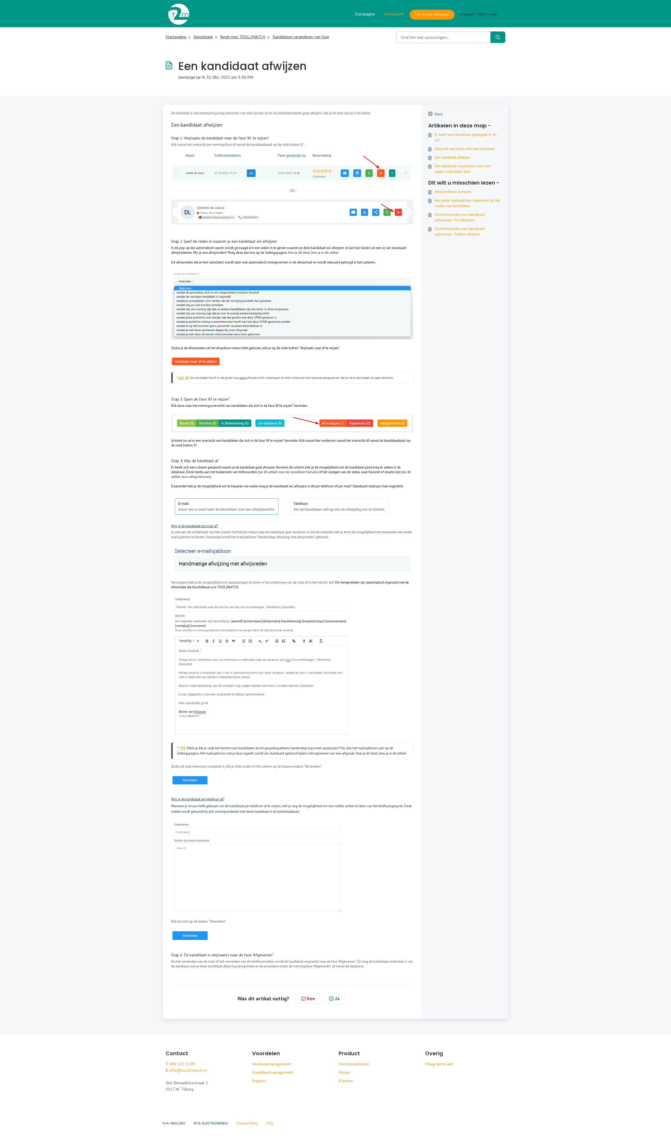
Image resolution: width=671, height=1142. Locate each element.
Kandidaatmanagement (272, 1072)
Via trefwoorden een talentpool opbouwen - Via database (460, 217)
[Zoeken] (497, 37)
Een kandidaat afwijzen (452, 157)
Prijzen (344, 1072)
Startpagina (365, 14)
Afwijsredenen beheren (453, 191)
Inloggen (466, 14)
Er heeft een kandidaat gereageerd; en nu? (465, 137)
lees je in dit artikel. (393, 753)
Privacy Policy (247, 1123)
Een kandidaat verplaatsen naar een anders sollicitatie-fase (463, 169)
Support (259, 1080)
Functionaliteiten (354, 1063)
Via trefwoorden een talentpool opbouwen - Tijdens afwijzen (460, 231)
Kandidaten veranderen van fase (301, 36)
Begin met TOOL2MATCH (242, 36)
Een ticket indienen (432, 14)
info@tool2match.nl (188, 1070)
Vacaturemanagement (271, 1063)
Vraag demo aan (439, 1063)
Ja (337, 998)
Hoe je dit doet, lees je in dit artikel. (313, 252)
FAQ (270, 1123)
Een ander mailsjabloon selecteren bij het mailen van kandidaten (467, 203)
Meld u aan (487, 14)
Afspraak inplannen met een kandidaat (465, 148)
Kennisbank (394, 14)
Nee (311, 998)
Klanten (346, 1080)
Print (439, 114)
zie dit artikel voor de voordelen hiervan (288, 472)
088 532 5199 (182, 1063)
